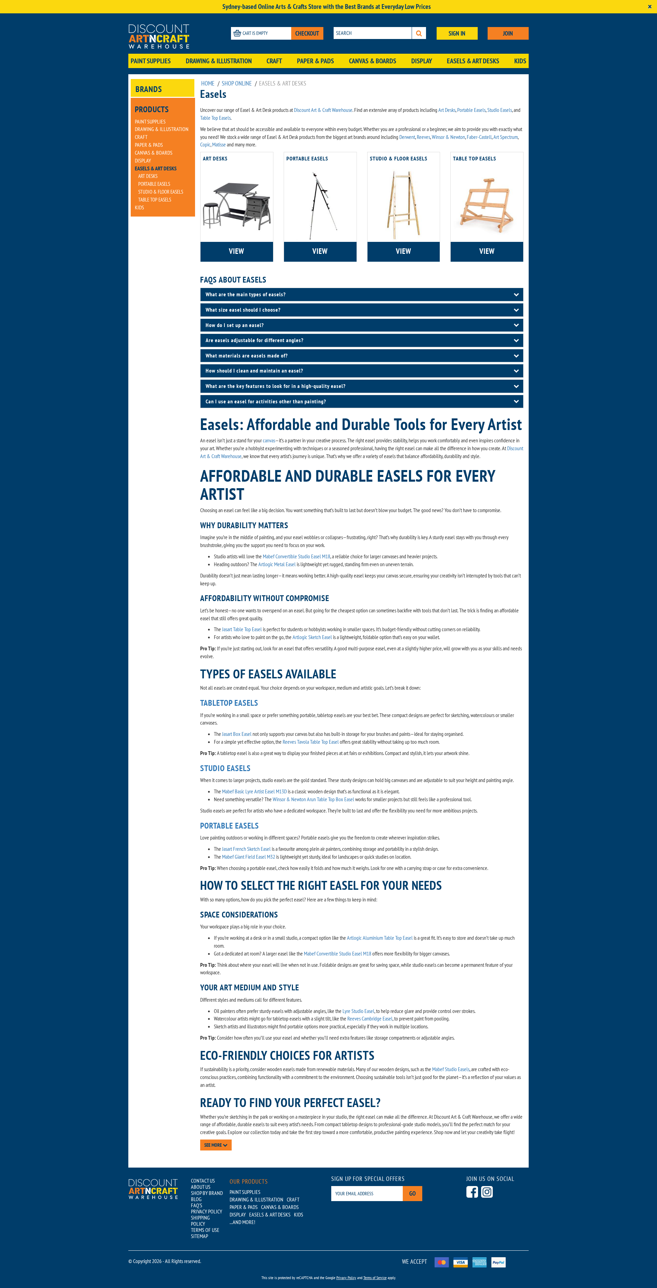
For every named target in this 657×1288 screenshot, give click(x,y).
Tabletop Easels (229, 703)
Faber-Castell (479, 136)
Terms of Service (375, 1277)
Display (421, 60)
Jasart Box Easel (237, 733)
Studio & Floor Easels (160, 191)
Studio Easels (499, 109)
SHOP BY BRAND (207, 1192)
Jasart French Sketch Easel (246, 848)
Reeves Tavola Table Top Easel (311, 741)
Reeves (423, 136)
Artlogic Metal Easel (277, 564)
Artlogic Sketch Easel (312, 637)
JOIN (508, 33)
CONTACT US (203, 1180)
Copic (205, 144)
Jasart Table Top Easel (242, 629)
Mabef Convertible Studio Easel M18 (296, 556)
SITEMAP (199, 1236)
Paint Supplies (151, 60)
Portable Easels (154, 184)
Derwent (407, 136)
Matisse (219, 144)
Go (412, 1193)
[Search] (419, 33)
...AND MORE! (242, 1222)
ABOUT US (200, 1186)
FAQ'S (196, 1205)
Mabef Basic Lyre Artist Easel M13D (254, 791)
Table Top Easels (154, 199)
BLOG (196, 1199)
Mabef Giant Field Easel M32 (248, 856)
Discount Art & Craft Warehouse (323, 109)
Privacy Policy (346, 1277)
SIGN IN (457, 33)
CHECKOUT (307, 33)
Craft (274, 60)
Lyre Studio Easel (358, 1010)
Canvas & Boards (372, 60)
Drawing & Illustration (219, 60)
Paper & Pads (315, 60)
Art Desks (147, 176)
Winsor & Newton (448, 136)
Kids (520, 60)
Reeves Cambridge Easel (369, 1018)
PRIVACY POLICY (206, 1211)
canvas (269, 440)
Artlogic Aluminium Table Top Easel (380, 937)
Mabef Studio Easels (450, 1069)
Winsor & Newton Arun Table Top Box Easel (313, 799)
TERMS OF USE (205, 1229)
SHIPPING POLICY (200, 1220)
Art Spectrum (505, 136)
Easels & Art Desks (473, 60)
